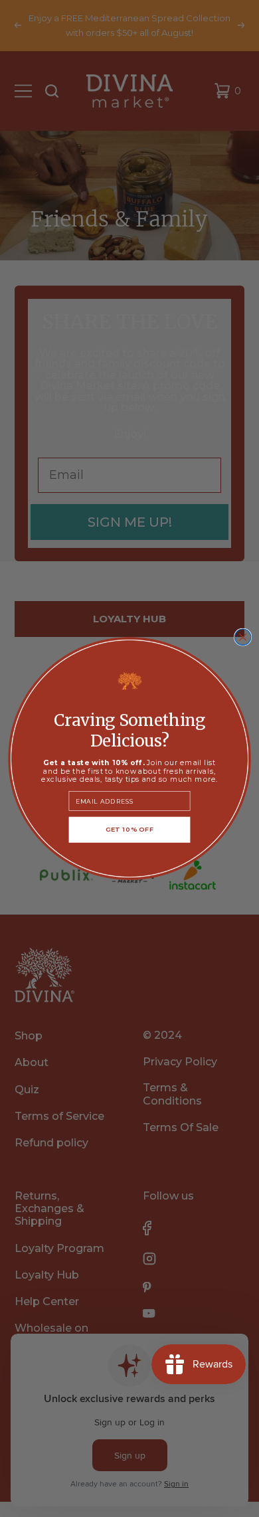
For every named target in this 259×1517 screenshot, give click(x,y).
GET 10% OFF (130, 830)
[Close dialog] (242, 637)
